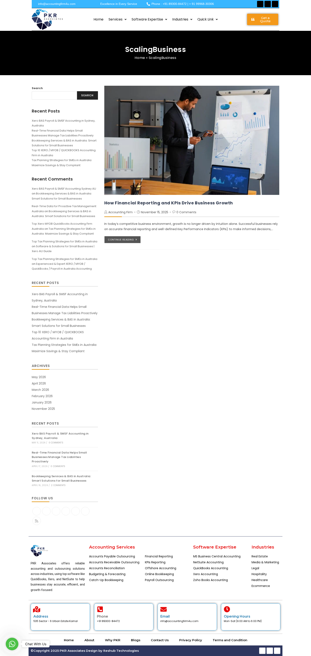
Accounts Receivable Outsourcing (114, 562)
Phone (102, 616)
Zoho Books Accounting (210, 580)
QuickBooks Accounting (210, 568)
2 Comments (58, 485)
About (89, 640)
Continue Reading (121, 239)
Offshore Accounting (160, 568)
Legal (255, 568)
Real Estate (260, 556)
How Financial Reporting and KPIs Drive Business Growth (168, 203)
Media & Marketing (265, 562)
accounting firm (120, 212)
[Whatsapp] (275, 4)
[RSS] (36, 521)
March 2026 (40, 390)
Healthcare (260, 580)
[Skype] (75, 511)
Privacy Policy (190, 640)
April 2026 (39, 383)
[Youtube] (85, 511)
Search (37, 88)
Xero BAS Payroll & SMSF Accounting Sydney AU (64, 189)
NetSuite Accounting (208, 562)
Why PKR (112, 640)
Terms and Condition (230, 640)
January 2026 (42, 402)
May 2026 (39, 377)
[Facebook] (260, 4)
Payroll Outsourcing (159, 580)
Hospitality (259, 574)
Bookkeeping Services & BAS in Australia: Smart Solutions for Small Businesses (61, 478)
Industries (180, 19)
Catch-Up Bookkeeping (106, 580)
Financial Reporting (159, 556)
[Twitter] (36, 511)
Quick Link (205, 19)
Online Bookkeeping (159, 574)
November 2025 (43, 409)
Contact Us (160, 640)
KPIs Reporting (155, 562)
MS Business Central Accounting (217, 556)
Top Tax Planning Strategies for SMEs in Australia (64, 241)
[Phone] (100, 609)
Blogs (135, 640)
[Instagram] (56, 511)
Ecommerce (261, 586)
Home (98, 19)
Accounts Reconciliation (107, 568)
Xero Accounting (205, 574)
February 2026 (42, 396)
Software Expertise (147, 19)
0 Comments (186, 212)
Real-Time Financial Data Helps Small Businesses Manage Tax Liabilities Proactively (59, 457)
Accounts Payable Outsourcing (112, 556)
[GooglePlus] (66, 511)
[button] (117, 19)
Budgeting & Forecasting (107, 574)
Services (115, 19)
